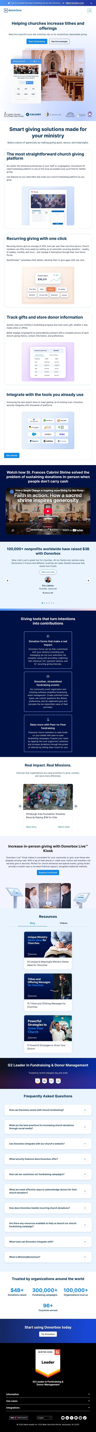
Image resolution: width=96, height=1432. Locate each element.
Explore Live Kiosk (48, 872)
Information (12, 1394)
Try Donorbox (48, 1334)
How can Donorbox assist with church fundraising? (36, 1110)
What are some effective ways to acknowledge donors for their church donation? (43, 1191)
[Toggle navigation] (90, 10)
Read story (31, 827)
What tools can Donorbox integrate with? (31, 1241)
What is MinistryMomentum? (24, 1257)
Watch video (64, 827)
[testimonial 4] (49, 603)
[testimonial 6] (53, 603)
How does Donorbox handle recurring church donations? (39, 1208)
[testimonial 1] (42, 603)
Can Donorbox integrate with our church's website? (37, 1143)
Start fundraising (37, 41)
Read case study (48, 572)
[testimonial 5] (51, 603)
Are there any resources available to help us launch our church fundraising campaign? (42, 1225)
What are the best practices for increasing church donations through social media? (41, 1127)
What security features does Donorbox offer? (33, 1159)
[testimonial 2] (44, 603)
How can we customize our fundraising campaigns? (36, 1174)
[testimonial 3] (47, 603)
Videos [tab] (63, 923)
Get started (11, 455)
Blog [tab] (32, 923)
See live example (59, 41)
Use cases (12, 1401)
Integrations (13, 1407)
